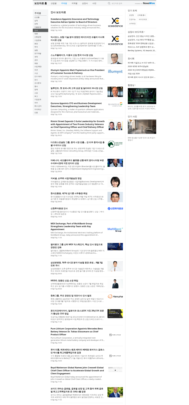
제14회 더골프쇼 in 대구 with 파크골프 (143, 62)
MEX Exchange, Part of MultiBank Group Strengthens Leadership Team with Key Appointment (71, 226)
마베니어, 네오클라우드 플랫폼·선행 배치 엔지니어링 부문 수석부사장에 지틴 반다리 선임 (77, 162)
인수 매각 (38, 76)
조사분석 (37, 83)
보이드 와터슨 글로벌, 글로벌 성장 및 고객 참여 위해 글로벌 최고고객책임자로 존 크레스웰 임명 (77, 390)
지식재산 (37, 109)
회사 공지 (38, 106)
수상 (36, 73)
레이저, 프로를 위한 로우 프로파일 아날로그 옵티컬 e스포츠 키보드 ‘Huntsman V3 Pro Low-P (141, 108)
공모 (36, 60)
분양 (36, 43)
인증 (36, 112)
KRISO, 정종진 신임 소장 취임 (64, 280)
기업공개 (37, 99)
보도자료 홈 (40, 3)
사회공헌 (37, 37)
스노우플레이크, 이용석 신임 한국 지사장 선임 (72, 55)
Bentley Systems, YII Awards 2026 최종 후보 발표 (148, 50)
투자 (36, 47)
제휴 (36, 34)
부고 (36, 96)
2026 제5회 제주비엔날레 (138, 66)
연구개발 (37, 53)
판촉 (36, 24)
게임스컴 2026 (134, 73)
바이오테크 (143, 19)
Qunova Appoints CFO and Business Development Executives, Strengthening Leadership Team (76, 105)
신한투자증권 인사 (59, 208)
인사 (36, 30)
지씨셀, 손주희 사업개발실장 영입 (66, 178)
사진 (94, 3)
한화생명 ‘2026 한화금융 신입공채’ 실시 (144, 43)
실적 (36, 20)
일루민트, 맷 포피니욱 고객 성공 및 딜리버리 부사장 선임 (77, 88)
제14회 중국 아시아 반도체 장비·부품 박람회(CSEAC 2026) (151, 77)
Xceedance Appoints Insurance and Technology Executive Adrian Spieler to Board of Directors (75, 20)
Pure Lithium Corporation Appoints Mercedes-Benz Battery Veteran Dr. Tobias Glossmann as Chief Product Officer (77, 331)
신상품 (36, 17)
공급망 (131, 15)
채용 (36, 63)
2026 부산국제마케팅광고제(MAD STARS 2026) (147, 70)
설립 (36, 50)
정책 (36, 89)
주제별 (64, 3)
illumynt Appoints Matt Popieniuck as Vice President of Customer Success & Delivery (78, 71)
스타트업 (132, 23)
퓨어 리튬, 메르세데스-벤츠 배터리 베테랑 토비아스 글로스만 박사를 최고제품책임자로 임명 (77, 351)
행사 (36, 86)
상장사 (85, 3)
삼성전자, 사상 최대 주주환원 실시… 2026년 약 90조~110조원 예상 (155, 39)
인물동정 (37, 27)
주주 (36, 103)
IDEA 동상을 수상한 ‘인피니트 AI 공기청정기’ (141, 139)
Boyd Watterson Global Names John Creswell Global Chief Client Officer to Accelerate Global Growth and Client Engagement (77, 370)
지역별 (74, 3)
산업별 (54, 3)
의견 (36, 70)
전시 (36, 80)
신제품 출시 (141, 15)
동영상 (131, 85)
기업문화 (37, 40)
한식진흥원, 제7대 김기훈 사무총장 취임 (69, 193)
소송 (36, 93)
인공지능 (132, 19)
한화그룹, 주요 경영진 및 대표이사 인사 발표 (71, 295)
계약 (36, 57)
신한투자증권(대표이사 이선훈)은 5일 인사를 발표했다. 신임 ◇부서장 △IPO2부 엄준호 (77, 213)
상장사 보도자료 (136, 31)
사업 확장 (38, 66)
